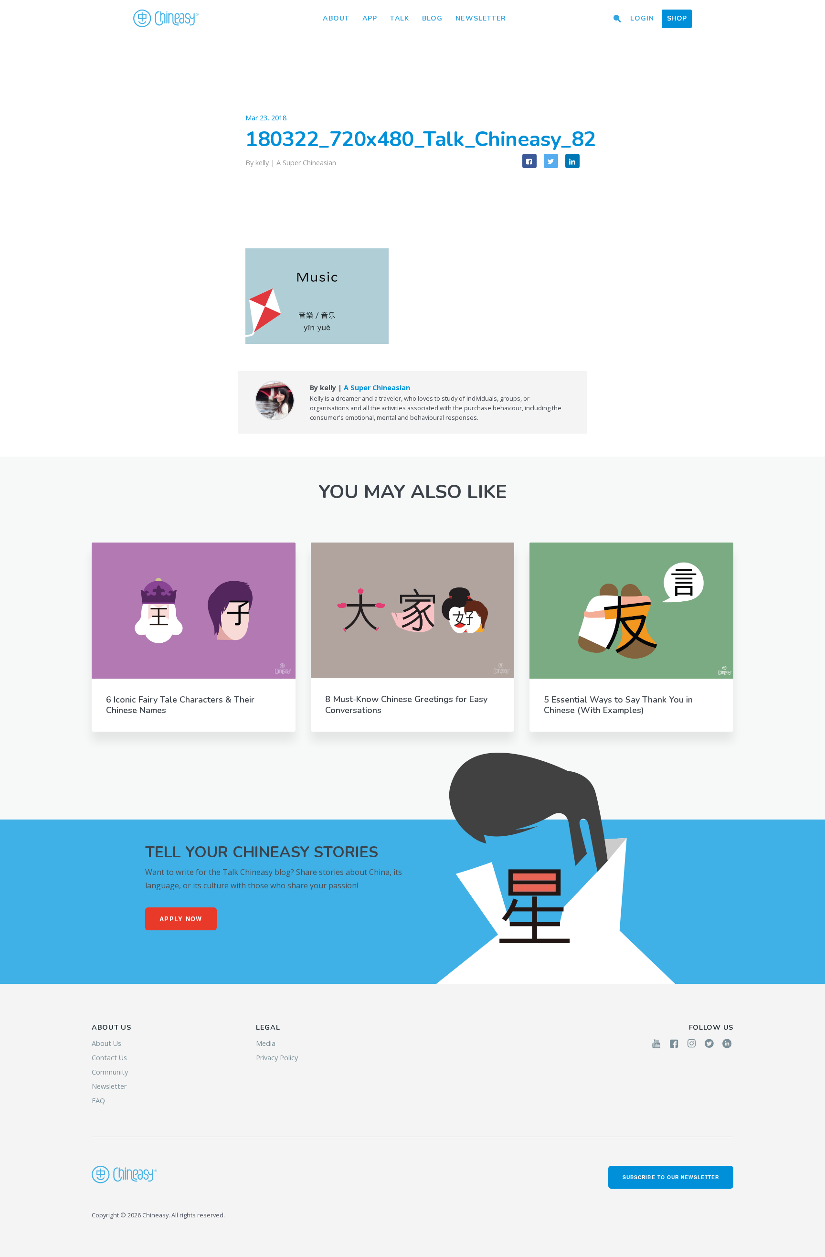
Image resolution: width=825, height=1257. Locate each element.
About (336, 18)
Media (265, 1043)
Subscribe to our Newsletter (671, 1177)
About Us (106, 1043)
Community (110, 1071)
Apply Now (180, 919)
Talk (399, 18)
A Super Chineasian (306, 162)
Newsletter (480, 18)
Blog (432, 18)
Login (642, 18)
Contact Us (109, 1057)
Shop (677, 18)
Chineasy (166, 19)
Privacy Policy (277, 1057)
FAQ (98, 1100)
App (369, 18)
